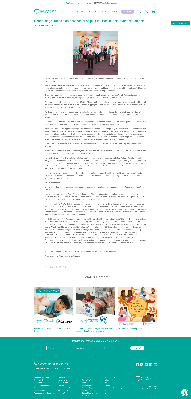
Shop (107, 380)
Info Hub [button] (92, 11)
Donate (128, 11)
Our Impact (38, 380)
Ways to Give (110, 377)
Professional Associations (86, 383)
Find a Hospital (87, 377)
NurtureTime (63, 382)
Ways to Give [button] (109, 11)
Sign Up (137, 348)
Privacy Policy (152, 386)
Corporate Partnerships (114, 388)
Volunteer (109, 393)
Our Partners (86, 380)
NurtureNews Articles (89, 393)
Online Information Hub (67, 388)
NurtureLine (62, 380)
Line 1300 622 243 (78, 3)
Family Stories (63, 377)
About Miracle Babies (42, 377)
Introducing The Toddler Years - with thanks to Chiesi (52, 329)
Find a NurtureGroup (66, 385)
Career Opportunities (42, 385)
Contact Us (38, 388)
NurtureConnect (64, 393)
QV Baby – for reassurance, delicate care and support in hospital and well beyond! (94, 329)
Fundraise (109, 390)
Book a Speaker (87, 395)
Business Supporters (89, 388)
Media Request (40, 390)
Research (85, 390)
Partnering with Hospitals (44, 393)
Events (107, 382)
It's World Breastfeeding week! (130, 328)
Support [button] (78, 11)
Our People (38, 382)
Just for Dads (63, 390)
